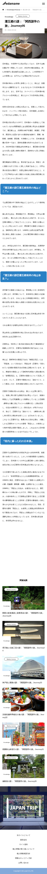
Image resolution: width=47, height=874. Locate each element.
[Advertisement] (23, 551)
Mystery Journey (22, 16)
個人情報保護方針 (23, 853)
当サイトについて (23, 835)
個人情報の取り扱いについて (23, 849)
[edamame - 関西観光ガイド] (11, 3)
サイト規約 (23, 844)
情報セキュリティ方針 (23, 858)
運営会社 (23, 840)
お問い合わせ (23, 863)
